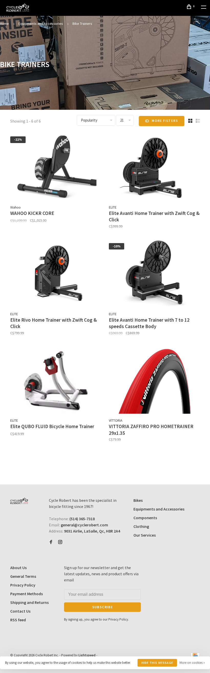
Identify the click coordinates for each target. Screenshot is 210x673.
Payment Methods (26, 593)
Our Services (144, 535)
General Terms (23, 576)
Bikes (138, 500)
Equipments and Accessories (40, 23)
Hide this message (157, 663)
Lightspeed (87, 655)
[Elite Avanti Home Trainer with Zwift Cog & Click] (154, 167)
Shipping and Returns (29, 602)
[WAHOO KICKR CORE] (55, 167)
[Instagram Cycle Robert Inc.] (60, 542)
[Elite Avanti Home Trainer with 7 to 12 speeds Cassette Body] (154, 274)
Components (145, 517)
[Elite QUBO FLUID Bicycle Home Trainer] (55, 381)
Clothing (141, 526)
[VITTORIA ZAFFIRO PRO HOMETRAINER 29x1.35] (154, 381)
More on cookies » (192, 662)
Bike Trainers (82, 23)
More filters (165, 120)
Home (4, 23)
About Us (18, 567)
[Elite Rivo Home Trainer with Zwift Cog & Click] (55, 274)
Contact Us (20, 611)
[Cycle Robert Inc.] (19, 500)
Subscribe (102, 607)
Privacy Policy (22, 585)
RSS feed (18, 619)
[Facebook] (51, 542)
